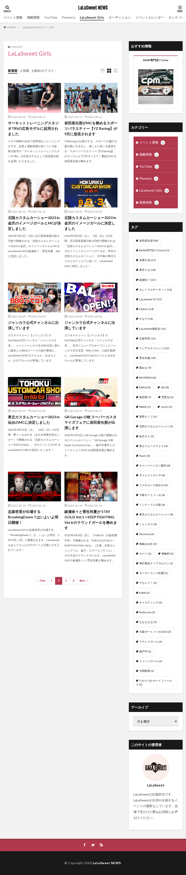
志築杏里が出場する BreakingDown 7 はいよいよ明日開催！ (33, 516)
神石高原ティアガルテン (156, 563)
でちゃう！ (148, 582)
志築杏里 (147, 338)
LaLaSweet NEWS (93, 8)
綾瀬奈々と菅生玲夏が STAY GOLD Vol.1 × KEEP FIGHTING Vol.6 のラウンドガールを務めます (90, 519)
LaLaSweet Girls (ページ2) (38, 27)
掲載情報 (33, 17)
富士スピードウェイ (153, 446)
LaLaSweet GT (150, 299)
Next (82, 580)
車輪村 (168, 553)
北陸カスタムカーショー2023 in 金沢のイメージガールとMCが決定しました (34, 223)
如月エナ (146, 436)
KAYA (144, 592)
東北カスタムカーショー (156, 514)
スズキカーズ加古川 (153, 485)
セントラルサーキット (155, 289)
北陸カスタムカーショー (156, 426)
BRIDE (145, 407)
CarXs (166, 407)
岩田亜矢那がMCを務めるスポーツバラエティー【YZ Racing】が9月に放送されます (90, 128)
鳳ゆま (145, 367)
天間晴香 (146, 671)
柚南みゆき (148, 544)
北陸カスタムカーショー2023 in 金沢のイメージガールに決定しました (90, 223)
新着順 (12, 70)
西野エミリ (148, 416)
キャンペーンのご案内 (154, 465)
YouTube (50, 17)
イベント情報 (12, 17)
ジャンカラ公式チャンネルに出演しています (33, 325)
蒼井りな (147, 270)
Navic (144, 455)
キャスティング (150, 602)
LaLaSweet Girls (92, 17)
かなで (146, 318)
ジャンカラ (148, 524)
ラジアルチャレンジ (154, 348)
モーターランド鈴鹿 (153, 573)
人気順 (24, 70)
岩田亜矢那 (148, 240)
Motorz (146, 309)
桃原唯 (145, 397)
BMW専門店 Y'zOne (154, 250)
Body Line (147, 612)
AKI (165, 387)
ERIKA (145, 387)
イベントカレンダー (149, 17)
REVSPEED (147, 377)
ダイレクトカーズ (152, 475)
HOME (11, 27)
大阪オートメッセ (152, 495)
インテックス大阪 (152, 504)
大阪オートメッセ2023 (155, 631)
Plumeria (68, 17)
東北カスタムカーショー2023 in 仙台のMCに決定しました (34, 419)
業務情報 (148, 202)
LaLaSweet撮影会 (152, 328)
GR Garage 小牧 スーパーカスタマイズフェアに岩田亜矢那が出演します (90, 422)
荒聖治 (168, 397)
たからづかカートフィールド (154, 682)
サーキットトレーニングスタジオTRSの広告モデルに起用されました (33, 128)
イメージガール (150, 661)
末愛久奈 (147, 260)
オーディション (120, 17)
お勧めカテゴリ (43, 70)
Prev (42, 580)
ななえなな (148, 622)
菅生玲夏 (147, 358)
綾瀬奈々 (147, 279)
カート (145, 553)
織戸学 (145, 651)
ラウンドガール (150, 641)
